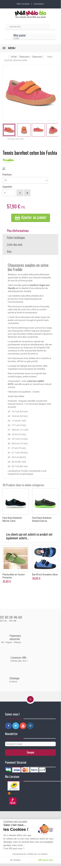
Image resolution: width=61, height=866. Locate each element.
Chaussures (24, 56)
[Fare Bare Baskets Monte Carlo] (16, 501)
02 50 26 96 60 (11, 617)
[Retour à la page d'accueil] (6, 56)
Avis (9, 251)
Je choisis (15, 860)
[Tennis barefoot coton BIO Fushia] (9, 129)
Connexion (39, 4)
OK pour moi (45, 860)
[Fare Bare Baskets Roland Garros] (45, 501)
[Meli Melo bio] (30, 14)
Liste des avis (14, 244)
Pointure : (8, 174)
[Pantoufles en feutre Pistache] (16, 558)
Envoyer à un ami (16, 139)
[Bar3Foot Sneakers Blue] (45, 558)
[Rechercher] (53, 27)
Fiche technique (16, 237)
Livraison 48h (18, 657)
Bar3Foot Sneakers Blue (45, 574)
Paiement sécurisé (15, 637)
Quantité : (8, 186)
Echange (14, 678)
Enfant (14, 56)
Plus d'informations (18, 230)
